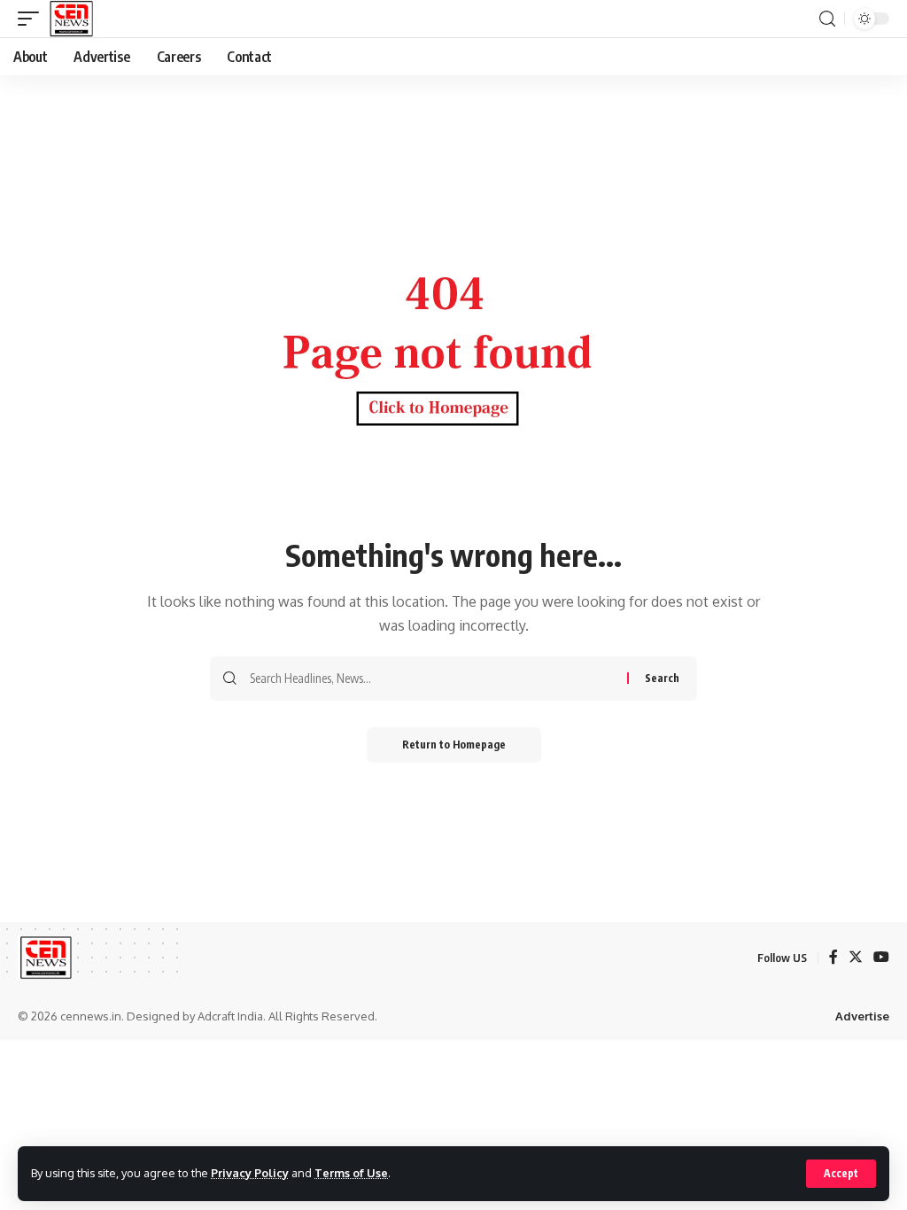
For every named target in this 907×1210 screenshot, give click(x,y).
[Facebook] (833, 958)
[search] (827, 19)
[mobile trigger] (33, 18)
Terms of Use (351, 1173)
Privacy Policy (250, 1173)
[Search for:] (431, 678)
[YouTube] (881, 958)
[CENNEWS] (70, 18)
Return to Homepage (454, 744)
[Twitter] (856, 958)
